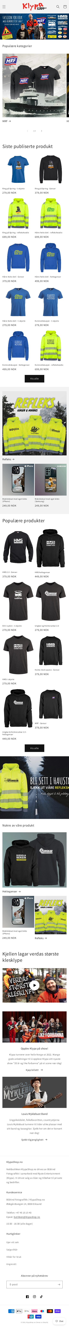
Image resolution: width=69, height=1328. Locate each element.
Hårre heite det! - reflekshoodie (48, 232)
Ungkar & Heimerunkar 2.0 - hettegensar (14, 733)
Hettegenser (9, 891)
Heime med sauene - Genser (47, 670)
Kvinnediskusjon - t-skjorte (47, 321)
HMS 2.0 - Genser (9, 572)
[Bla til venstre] (27, 130)
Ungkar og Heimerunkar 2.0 (47, 626)
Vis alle (34, 378)
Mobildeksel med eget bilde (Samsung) (47, 500)
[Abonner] (58, 1284)
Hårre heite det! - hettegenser (48, 276)
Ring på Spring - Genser (45, 188)
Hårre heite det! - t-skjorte (14, 321)
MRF (5, 121)
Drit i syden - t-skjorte (12, 626)
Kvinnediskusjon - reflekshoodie (49, 365)
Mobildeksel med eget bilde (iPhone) (14, 500)
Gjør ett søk (12, 1242)
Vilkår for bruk (13, 1256)
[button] (4, 6)
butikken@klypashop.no (27, 1216)
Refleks (6, 459)
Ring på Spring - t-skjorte (13, 188)
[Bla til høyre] (41, 130)
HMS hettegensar (42, 572)
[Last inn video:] (34, 985)
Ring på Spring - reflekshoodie (15, 232)
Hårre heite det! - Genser (13, 276)
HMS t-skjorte (8, 679)
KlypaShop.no (31, 1322)
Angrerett (11, 1264)
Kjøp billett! (32, 1069)
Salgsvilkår (12, 1249)
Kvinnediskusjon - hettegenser (16, 365)
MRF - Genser (40, 723)
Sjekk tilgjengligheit (32, 1139)
